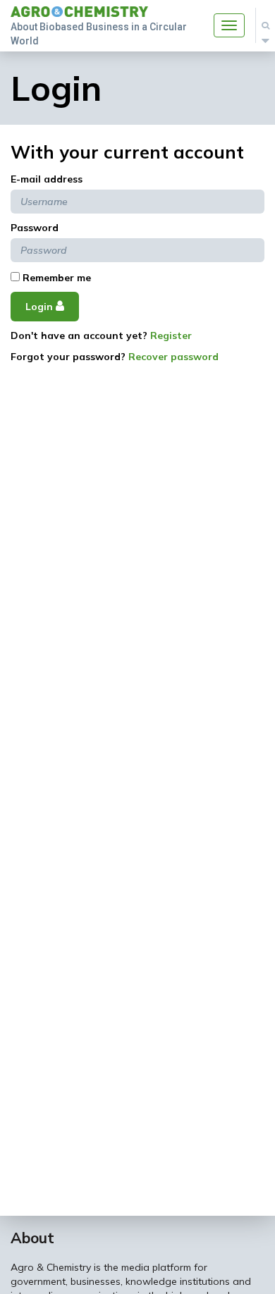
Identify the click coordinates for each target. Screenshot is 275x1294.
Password (35, 227)
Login (40, 306)
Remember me (55, 277)
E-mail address (46, 179)
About (32, 1237)
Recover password (173, 356)
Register (171, 335)
